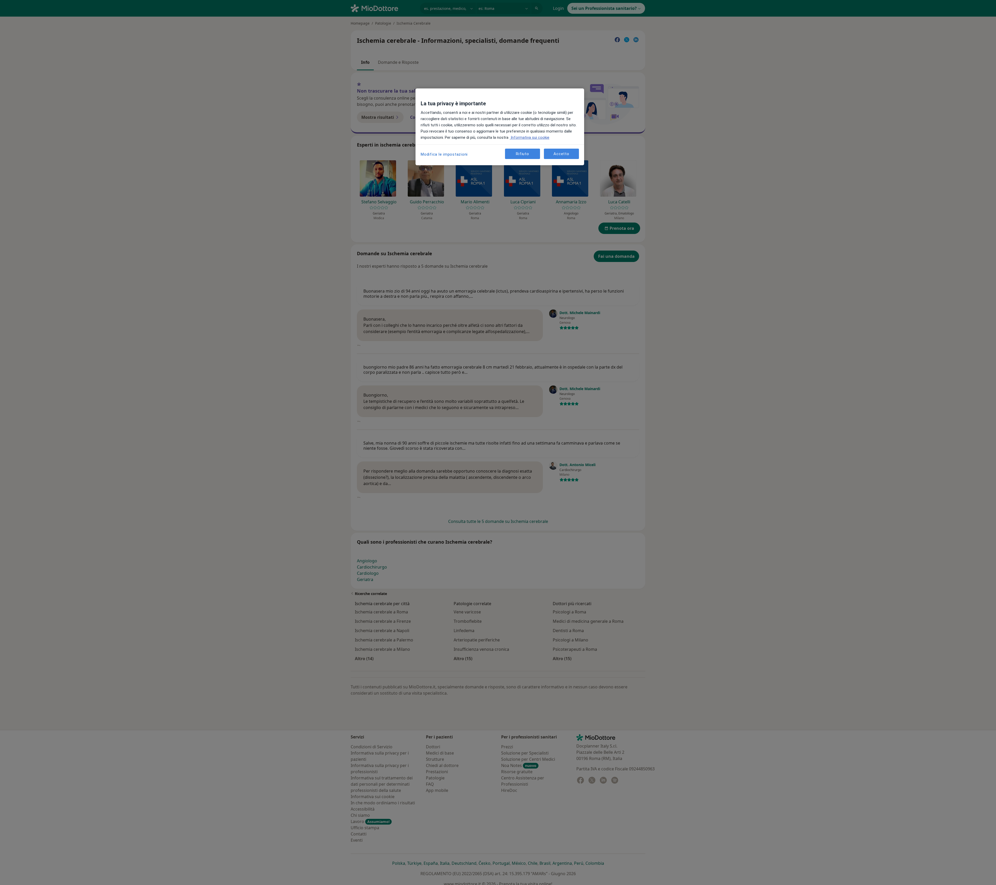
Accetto (561, 153)
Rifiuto (522, 153)
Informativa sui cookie (529, 137)
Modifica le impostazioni (444, 154)
